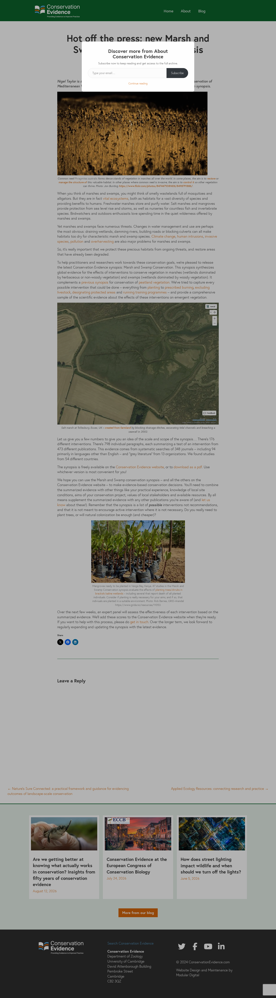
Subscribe (177, 73)
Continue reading (138, 83)
